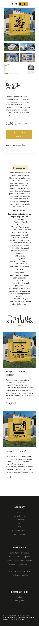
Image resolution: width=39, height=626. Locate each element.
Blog (19, 523)
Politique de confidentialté (19, 571)
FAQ (19, 527)
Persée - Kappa (21, 145)
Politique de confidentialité (16, 617)
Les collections (19, 516)
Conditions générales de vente (19, 560)
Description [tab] (21, 168)
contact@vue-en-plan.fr (19, 553)
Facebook (19, 597)
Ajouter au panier (19, 134)
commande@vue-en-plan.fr (20, 556)
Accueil (19, 512)
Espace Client (19, 534)
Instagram (19, 601)
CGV (4, 617)
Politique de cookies (19, 575)
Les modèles (20, 519)
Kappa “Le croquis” (16, 451)
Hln (23, 619)
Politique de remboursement (19, 564)
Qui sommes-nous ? (19, 531)
